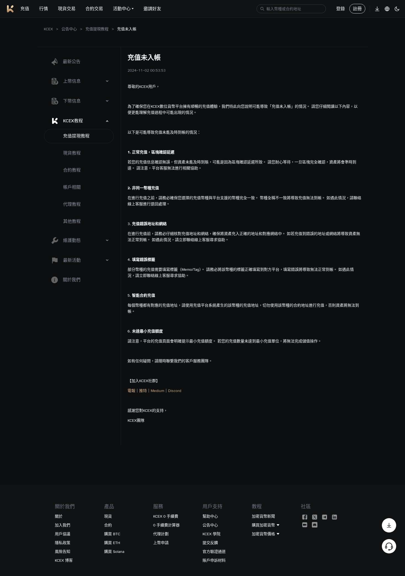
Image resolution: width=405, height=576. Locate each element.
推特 (143, 390)
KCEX (48, 28)
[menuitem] (79, 62)
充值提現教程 (97, 28)
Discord (174, 390)
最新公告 (71, 61)
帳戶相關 (72, 187)
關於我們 (71, 280)
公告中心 (69, 28)
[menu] (79, 171)
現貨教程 (72, 153)
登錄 (340, 9)
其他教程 (72, 221)
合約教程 (72, 170)
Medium (157, 390)
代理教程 (72, 204)
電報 (131, 390)
